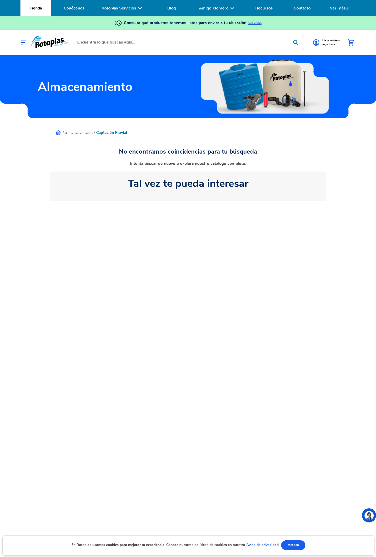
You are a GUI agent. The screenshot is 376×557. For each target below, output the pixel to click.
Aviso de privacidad (262, 544)
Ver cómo (255, 23)
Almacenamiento (79, 133)
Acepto (293, 545)
